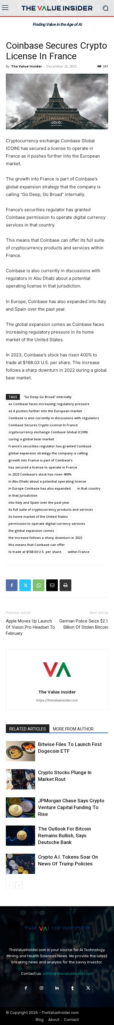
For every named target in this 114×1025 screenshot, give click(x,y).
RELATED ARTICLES (27, 729)
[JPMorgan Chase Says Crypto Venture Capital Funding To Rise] (20, 807)
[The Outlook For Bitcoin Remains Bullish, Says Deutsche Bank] (20, 836)
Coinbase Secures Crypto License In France (43, 425)
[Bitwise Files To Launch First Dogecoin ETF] (20, 751)
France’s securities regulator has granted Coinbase (49, 446)
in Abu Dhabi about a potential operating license (47, 481)
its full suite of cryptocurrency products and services (50, 509)
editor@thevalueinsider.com (68, 973)
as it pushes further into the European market (45, 411)
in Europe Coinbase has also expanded (39, 488)
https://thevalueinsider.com (57, 700)
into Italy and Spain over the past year (39, 502)
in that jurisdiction (22, 495)
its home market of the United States (38, 516)
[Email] (52, 585)
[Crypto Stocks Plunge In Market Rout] (20, 779)
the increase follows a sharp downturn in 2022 (45, 537)
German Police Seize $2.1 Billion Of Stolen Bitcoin (83, 624)
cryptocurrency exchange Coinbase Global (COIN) (48, 432)
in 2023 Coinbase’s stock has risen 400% (40, 474)
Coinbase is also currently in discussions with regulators (53, 418)
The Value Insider (26, 66)
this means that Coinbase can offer (36, 544)
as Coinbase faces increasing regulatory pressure (48, 404)
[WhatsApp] (38, 585)
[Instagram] (41, 988)
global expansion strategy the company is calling (48, 453)
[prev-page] (9, 885)
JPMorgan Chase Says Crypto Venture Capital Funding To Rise (71, 807)
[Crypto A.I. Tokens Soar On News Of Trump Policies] (20, 864)
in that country (89, 488)
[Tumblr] (72, 988)
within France (78, 551)
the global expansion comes (31, 530)
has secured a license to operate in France (42, 467)
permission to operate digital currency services (46, 523)
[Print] (65, 585)
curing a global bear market (31, 439)
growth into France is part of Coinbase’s (40, 460)
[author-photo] (57, 683)
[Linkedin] (57, 988)
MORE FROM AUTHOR (73, 729)
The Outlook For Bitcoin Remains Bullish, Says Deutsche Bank (64, 835)
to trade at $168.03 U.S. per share (34, 551)
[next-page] (19, 885)
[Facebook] (12, 585)
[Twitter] (25, 585)
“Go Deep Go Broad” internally (48, 397)
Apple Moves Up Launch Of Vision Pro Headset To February (30, 627)
